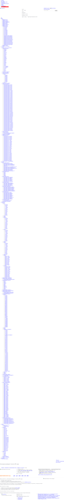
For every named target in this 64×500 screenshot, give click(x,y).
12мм (6, 295)
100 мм (6, 352)
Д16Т (5, 294)
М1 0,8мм (5, 26)
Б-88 (4, 453)
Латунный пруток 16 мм (8, 95)
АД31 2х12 (5, 383)
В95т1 (32, 470)
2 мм (6, 208)
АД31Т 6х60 (6, 407)
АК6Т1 (5, 289)
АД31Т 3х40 (6, 394)
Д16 (4, 281)
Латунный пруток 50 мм (8, 116)
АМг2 (5, 229)
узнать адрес (17, 487)
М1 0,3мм (5, 33)
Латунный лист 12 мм (7, 143)
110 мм (6, 353)
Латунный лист (5, 135)
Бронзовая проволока (6, 186)
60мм (6, 310)
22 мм (6, 338)
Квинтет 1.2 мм (6, 376)
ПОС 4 (5, 436)
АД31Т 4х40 (6, 398)
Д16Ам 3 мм (7, 272)
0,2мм (6, 80)
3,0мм (6, 75)
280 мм (6, 368)
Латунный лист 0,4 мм (8, 136)
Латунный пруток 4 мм (8, 85)
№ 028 (5, 57)
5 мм (6, 212)
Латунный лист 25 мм (7, 156)
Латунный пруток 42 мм (8, 109)
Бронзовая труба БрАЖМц (8, 183)
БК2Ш (5, 455)
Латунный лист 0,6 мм (8, 137)
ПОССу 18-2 (6, 445)
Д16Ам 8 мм (7, 276)
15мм (6, 297)
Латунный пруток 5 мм (8, 86)
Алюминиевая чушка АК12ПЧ (9, 422)
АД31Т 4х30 (6, 397)
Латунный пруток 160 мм (8, 126)
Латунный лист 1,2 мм (8, 141)
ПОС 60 (5, 431)
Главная (2, 467)
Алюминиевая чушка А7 (8, 420)
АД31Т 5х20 (6, 400)
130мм (6, 321)
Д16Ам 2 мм (7, 270)
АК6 (4, 288)
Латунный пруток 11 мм (8, 91)
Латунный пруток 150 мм (8, 125)
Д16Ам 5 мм (7, 274)
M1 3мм (5, 29)
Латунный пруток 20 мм (8, 98)
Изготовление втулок (7, 200)
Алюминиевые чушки (6, 417)
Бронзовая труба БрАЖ (8, 184)
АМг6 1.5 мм (7, 257)
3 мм (6, 210)
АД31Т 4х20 (6, 396)
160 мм (6, 359)
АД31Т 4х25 (6, 396)
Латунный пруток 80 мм (8, 121)
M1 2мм (5, 28)
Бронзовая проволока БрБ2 (8, 186)
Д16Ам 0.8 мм (7, 267)
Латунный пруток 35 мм (8, 106)
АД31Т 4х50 (6, 399)
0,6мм (6, 76)
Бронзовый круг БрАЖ (8, 194)
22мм (6, 304)
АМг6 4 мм (7, 261)
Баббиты (4, 451)
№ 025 (5, 56)
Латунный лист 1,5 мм (8, 141)
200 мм (6, 362)
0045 (5, 173)
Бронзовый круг (5, 191)
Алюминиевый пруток (6, 280)
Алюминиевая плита (6, 293)
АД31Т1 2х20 (6, 387)
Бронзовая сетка (5, 171)
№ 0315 (5, 58)
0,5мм (6, 78)
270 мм (6, 367)
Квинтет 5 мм (6, 380)
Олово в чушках (5, 456)
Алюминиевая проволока (6, 278)
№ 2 (4, 69)
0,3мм (6, 79)
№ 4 (4, 71)
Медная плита (5, 45)
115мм (6, 318)
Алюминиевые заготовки (6, 277)
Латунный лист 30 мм (7, 157)
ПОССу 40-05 (6, 438)
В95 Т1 (5, 371)
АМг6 (5, 255)
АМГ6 (5, 283)
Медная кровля (5, 21)
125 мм (6, 355)
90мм (6, 315)
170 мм (6, 359)
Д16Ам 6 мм (7, 275)
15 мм (6, 332)
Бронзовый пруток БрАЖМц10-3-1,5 (10, 166)
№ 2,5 (5, 70)
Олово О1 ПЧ (6, 426)
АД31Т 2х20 (6, 386)
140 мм (6, 357)
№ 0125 (5, 52)
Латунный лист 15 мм (7, 144)
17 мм (6, 334)
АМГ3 (5, 373)
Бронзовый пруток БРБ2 (8, 163)
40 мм (6, 342)
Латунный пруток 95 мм (8, 129)
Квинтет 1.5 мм (6, 377)
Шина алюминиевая (6, 382)
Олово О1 (5, 425)
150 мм (6, 358)
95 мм (6, 351)
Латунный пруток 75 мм (8, 120)
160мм (6, 323)
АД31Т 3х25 (6, 392)
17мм (6, 299)
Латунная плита (5, 72)
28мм (6, 302)
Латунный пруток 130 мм (8, 130)
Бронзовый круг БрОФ (8, 196)
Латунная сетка (5, 48)
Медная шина (5, 25)
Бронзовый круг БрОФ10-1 (8, 197)
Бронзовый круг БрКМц (8, 198)
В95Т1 (5, 285)
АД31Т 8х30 (6, 409)
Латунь (2, 46)
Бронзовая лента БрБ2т (8, 178)
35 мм (6, 341)
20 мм (6, 337)
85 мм (6, 350)
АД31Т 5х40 (6, 401)
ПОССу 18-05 (6, 441)
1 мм (6, 206)
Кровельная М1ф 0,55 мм (8, 39)
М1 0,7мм (5, 31)
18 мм (6, 335)
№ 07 (5, 63)
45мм (6, 308)
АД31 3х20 (5, 391)
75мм (6, 313)
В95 (4, 285)
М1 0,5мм (5, 30)
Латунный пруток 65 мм (8, 119)
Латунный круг (5, 131)
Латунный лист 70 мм (7, 160)
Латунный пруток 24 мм (8, 100)
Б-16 (4, 452)
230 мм (6, 364)
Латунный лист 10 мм (7, 142)
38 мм (6, 342)
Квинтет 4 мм (6, 379)
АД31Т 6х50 (6, 406)
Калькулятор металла (5, 3)
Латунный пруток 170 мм (8, 112)
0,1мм (6, 81)
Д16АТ (5, 217)
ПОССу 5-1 (6, 449)
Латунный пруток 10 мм (8, 90)
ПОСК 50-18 (6, 435)
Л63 (4, 74)
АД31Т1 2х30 (6, 388)
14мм (6, 297)
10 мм (6, 215)
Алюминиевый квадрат (6, 289)
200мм (6, 326)
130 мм (6, 356)
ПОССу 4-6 (6, 449)
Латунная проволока (6, 133)
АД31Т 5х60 (6, 403)
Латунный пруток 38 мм (8, 108)
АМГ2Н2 (5, 254)
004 (4, 172)
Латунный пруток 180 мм (8, 112)
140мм (6, 322)
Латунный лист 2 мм (7, 145)
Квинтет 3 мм (6, 379)
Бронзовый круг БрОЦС (8, 194)
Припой (3, 427)
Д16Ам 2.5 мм (7, 271)
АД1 (4, 216)
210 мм (6, 363)
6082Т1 (5, 286)
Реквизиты (3, 2)
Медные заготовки (5, 46)
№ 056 (5, 62)
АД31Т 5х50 (6, 402)
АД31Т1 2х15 (6, 384)
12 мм (6, 330)
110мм (6, 318)
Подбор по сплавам (8, 334)
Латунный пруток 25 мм (8, 101)
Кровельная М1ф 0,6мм (8, 41)
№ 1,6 (5, 68)
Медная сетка (4, 20)
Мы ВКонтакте (20, 497)
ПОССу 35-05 (6, 439)
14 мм (6, 331)
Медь (2, 18)
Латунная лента (5, 73)
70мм (6, 312)
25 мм (6, 338)
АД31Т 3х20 (6, 392)
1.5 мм (6, 207)
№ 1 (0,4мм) (6, 67)
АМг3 (5, 241)
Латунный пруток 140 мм (8, 124)
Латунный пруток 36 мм (8, 107)
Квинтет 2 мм (6, 378)
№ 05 (5, 61)
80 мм (6, 349)
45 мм (6, 343)
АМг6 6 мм (7, 263)
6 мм (6, 213)
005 (4, 174)
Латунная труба (5, 132)
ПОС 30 (5, 433)
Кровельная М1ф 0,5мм (8, 37)
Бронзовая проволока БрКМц (9, 190)
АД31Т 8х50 (6, 410)
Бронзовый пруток (5, 162)
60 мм (6, 345)
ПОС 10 (5, 434)
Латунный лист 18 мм (7, 153)
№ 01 (5, 51)
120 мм (6, 355)
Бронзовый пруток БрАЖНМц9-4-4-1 (10, 168)
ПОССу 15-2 (6, 446)
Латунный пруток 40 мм (8, 108)
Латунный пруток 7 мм (8, 87)
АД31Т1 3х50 (6, 395)
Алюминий (3, 202)
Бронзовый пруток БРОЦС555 (9, 165)
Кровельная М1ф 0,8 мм (8, 43)
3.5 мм (6, 211)
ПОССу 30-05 (6, 440)
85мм (6, 314)
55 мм (6, 346)
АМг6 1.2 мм (7, 256)
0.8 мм (6, 205)
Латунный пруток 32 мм (8, 104)
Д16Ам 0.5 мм (7, 266)
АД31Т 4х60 (6, 400)
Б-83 (4, 453)
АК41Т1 (5, 287)
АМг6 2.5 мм (7, 259)
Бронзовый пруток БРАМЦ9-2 (9, 164)
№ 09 (5, 65)
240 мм (6, 365)
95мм (6, 317)
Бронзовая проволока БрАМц (9, 187)
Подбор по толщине (7, 329)
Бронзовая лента (5, 176)
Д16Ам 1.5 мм (7, 269)
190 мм (6, 361)
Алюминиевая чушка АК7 (8, 418)
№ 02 (5, 55)
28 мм (6, 339)
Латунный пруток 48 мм (8, 111)
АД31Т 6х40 (6, 405)
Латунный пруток (5, 83)
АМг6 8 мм (7, 264)
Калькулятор (20, 499)
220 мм (6, 363)
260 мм (6, 367)
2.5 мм (6, 209)
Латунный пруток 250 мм (8, 116)
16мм (6, 298)
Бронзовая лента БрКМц (8, 181)
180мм (6, 325)
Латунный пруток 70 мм (8, 120)
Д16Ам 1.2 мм (7, 268)
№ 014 (5, 53)
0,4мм (6, 79)
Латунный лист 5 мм (7, 149)
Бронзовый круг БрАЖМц (8, 195)
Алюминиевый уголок (6, 291)
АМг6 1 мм (7, 256)
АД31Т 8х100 (6, 414)
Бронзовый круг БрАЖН (8, 198)
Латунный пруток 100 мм (8, 122)
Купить (39, 474)
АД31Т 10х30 (6, 415)
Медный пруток (5, 24)
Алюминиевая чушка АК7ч (8, 421)
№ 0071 (5, 49)
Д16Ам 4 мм (7, 273)
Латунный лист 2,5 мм (8, 146)
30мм (6, 303)
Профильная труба (5, 134)
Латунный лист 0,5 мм (8, 137)
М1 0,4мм (5, 32)
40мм (6, 307)
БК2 (4, 454)
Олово (2, 424)
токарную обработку (51, 471)
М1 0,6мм (5, 30)
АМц (5, 215)
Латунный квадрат (5, 71)
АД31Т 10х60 (6, 416)
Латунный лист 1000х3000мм (7, 161)
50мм (6, 309)
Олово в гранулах (5, 457)
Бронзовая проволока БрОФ (9, 188)
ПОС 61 (5, 429)
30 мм (6, 340)
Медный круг (4, 23)
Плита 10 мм (7, 371)
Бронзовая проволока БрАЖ (9, 189)
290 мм (6, 369)
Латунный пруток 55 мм (8, 117)
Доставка (2, 1)
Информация (20, 498)
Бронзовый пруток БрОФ (8, 169)
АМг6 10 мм (7, 264)
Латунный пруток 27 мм (8, 102)
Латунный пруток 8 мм (8, 88)
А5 (4, 203)
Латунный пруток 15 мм (8, 94)
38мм (6, 306)
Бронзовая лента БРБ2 (8, 178)
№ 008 (5, 50)
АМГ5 (5, 282)
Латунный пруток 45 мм (8, 110)
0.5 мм (6, 204)
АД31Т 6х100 (6, 408)
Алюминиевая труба (6, 374)
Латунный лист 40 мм (7, 157)
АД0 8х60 (5, 412)
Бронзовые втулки (5, 199)
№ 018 (5, 54)
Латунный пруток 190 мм (8, 113)
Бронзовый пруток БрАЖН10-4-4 (9, 167)
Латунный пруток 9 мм (8, 89)
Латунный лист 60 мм (7, 159)
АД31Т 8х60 (6, 412)
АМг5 (5, 242)
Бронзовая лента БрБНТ (8, 179)
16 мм (6, 333)
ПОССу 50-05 (6, 437)
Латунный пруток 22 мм (8, 99)
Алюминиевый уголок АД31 (8, 292)
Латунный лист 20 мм (7, 154)
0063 (5, 175)
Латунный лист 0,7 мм (8, 138)
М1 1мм (5, 27)
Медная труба (5, 22)
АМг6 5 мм (7, 262)
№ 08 (5, 64)
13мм (6, 296)
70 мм (6, 347)
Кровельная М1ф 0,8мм (8, 36)
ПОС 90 (5, 428)
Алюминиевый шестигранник (7, 290)
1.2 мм (6, 220)
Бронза (2, 161)
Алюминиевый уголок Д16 (8, 293)
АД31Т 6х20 (6, 404)
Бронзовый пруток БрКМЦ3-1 (9, 170)
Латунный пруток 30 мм (8, 104)
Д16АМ (5, 265)
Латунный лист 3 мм (7, 147)
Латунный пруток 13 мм (8, 92)
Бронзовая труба (5, 182)
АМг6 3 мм (7, 260)
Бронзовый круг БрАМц (8, 193)
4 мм (6, 211)
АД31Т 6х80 (6, 408)
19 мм (6, 336)
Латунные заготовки (6, 83)
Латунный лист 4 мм (7, 149)
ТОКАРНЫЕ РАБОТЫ (4, 458)
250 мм (6, 366)
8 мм (6, 214)
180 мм (6, 360)
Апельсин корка (6, 381)
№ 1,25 (5, 67)
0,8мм (6, 75)
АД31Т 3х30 (6, 393)
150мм (6, 322)
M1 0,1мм (5, 34)
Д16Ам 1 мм (7, 268)
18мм (6, 301)
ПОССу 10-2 (6, 447)
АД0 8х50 (5, 411)
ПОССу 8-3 (6, 448)
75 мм (6, 348)
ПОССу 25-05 (6, 441)
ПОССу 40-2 (6, 443)
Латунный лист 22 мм (7, 155)
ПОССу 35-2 (6, 444)
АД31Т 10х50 (6, 416)
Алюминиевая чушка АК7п (8, 419)
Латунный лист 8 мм (7, 152)
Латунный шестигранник (6, 47)
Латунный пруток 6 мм (8, 87)
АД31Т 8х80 (6, 413)
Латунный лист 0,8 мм (8, 139)
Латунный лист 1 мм (7, 140)
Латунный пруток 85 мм (8, 128)
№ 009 (5, 50)
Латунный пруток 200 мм (8, 114)
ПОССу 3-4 (6, 450)
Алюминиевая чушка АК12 (8, 423)
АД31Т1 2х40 (6, 389)
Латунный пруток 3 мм (8, 84)
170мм (6, 324)
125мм (6, 320)
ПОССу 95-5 (6, 442)
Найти (56, 10)
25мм (6, 305)
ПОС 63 (5, 429)
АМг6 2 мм (7, 258)
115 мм (6, 354)
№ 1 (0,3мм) (6, 66)
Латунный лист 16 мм (7, 153)
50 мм (6, 344)
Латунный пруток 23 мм (8, 100)
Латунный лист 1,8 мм (8, 145)
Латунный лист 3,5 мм (8, 148)
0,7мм (6, 77)
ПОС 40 (5, 432)
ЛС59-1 (5, 82)
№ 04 (5, 59)
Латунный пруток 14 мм (8, 93)
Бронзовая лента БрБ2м (8, 177)
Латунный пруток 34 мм (8, 105)
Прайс (2, 4)
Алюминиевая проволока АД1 (9, 279)
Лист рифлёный (5, 375)
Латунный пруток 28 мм (8, 103)
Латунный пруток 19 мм (8, 97)
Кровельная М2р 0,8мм (8, 35)
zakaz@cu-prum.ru (28, 482)
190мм (6, 326)
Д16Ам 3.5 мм (7, 272)
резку (46, 471)
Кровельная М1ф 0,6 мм (8, 42)
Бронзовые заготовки (6, 201)
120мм (6, 319)
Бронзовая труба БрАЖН (8, 185)
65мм (6, 311)
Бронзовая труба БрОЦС (8, 182)
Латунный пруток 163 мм (8, 127)
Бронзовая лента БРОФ (8, 180)
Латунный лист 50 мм (7, 158)
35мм (6, 305)
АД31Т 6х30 (6, 404)
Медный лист (4, 19)
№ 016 (5, 54)
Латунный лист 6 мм (7, 150)
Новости (2, 5)
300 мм (6, 370)
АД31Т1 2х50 (6, 390)
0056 (5, 174)
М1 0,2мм (5, 34)
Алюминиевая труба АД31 (8, 375)
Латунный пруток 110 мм (8, 123)
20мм (6, 301)
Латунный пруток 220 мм (8, 115)
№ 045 (5, 60)
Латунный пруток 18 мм (8, 96)
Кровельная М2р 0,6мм (8, 38)
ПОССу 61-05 (6, 437)
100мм (6, 316)
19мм (6, 300)
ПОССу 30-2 (6, 445)
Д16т (21, 470)
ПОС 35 (5, 433)
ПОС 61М (5, 430)
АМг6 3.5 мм (7, 260)
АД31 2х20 (5, 385)
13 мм (6, 330)
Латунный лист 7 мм (7, 151)
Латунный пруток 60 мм (8, 118)
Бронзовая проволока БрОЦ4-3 (9, 190)
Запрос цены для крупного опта (46, 474)
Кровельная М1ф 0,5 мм (8, 38)
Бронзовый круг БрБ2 (7, 192)
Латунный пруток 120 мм (8, 124)
